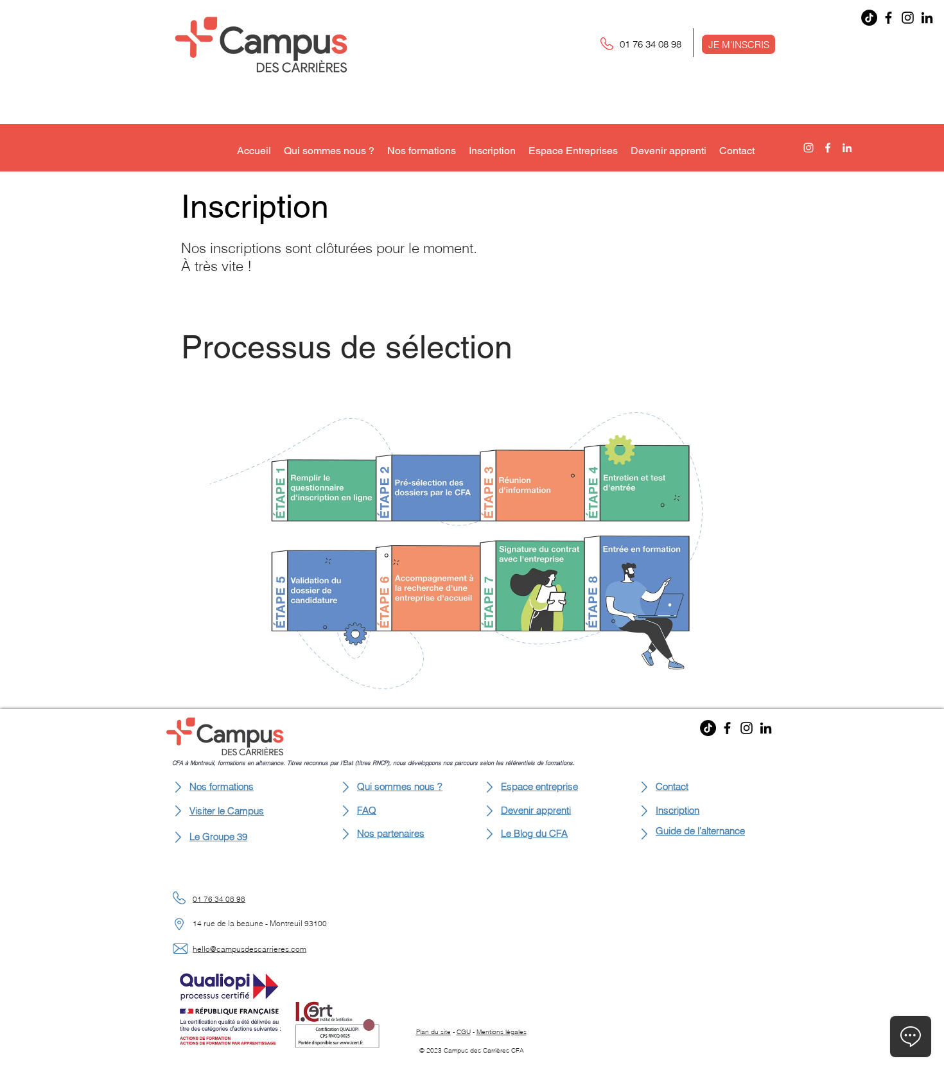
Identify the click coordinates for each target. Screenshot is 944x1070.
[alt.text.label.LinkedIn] (847, 147)
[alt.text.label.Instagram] (808, 147)
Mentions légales (501, 1032)
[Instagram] (908, 18)
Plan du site (433, 1032)
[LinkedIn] (927, 18)
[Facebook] (888, 18)
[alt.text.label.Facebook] (827, 147)
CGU (464, 1032)
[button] (738, 44)
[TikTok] (869, 18)
